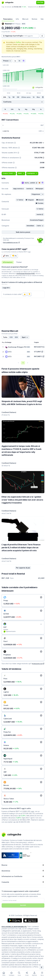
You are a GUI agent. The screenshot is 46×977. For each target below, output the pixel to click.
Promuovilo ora (37, 663)
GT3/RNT (37, 352)
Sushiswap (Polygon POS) (25, 273)
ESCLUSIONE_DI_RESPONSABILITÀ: (14, 926)
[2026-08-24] (43, 97)
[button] (18, 188)
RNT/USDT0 (38, 347)
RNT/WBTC (38, 356)
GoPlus (18, 42)
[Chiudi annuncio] (41, 624)
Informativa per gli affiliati (9, 333)
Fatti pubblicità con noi (10, 242)
